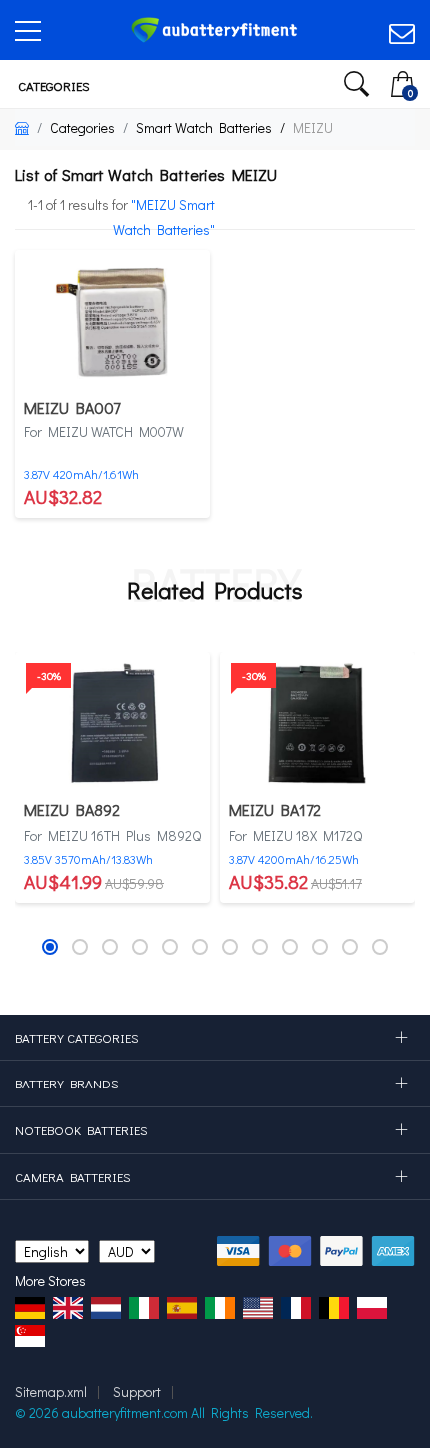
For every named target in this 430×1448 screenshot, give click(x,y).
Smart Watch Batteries (204, 127)
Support (137, 1391)
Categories (52, 85)
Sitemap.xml (51, 1391)
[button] (50, 947)
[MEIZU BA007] (112, 321)
